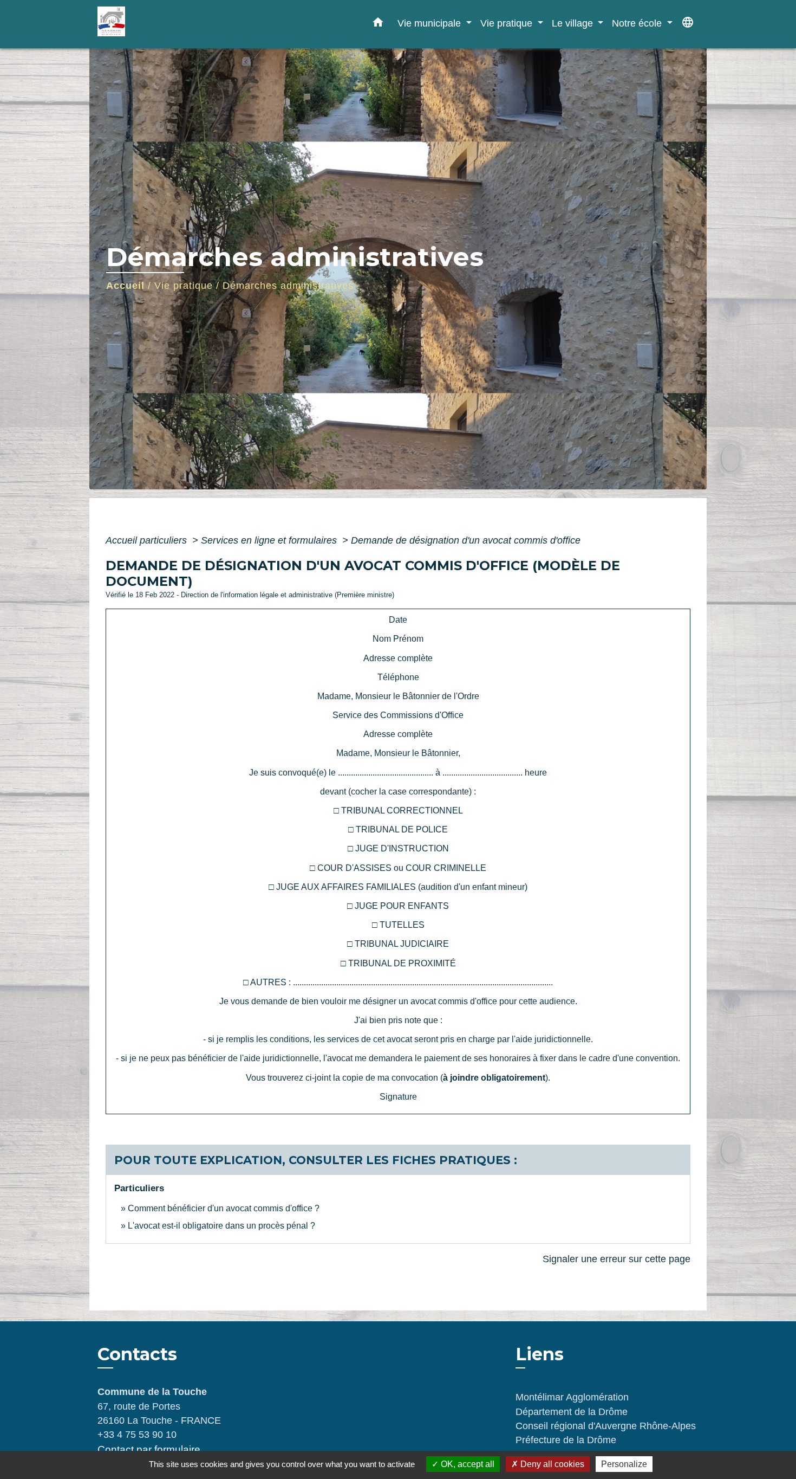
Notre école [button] (638, 23)
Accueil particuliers (148, 540)
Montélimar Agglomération (572, 1397)
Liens (540, 1354)
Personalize (624, 1464)
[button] (378, 24)
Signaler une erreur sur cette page (616, 1259)
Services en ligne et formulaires (270, 540)
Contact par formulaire (148, 1449)
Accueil (125, 285)
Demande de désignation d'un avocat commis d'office (465, 540)
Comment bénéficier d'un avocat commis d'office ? (223, 1208)
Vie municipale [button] (430, 23)
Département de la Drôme (572, 1411)
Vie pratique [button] (507, 23)
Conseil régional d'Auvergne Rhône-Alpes (606, 1425)
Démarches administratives (288, 285)
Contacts (137, 1354)
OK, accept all (466, 1464)
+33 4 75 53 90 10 (137, 1434)
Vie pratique (183, 285)
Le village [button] (574, 23)
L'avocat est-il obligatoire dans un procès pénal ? (221, 1225)
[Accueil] (165, 24)
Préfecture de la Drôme (566, 1440)
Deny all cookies (551, 1464)
